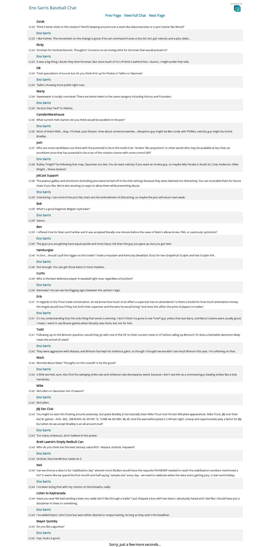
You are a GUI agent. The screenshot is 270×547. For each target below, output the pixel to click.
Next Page (157, 15)
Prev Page (113, 15)
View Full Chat (135, 15)
